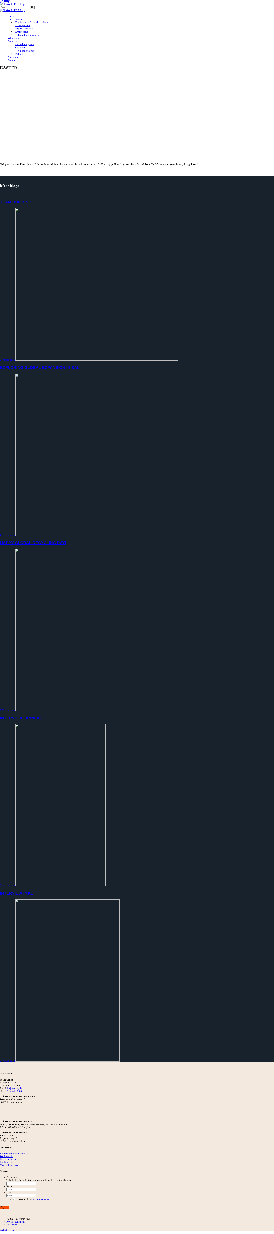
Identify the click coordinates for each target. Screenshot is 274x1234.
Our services (15, 19)
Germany (20, 47)
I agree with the (33, 1199)
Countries (13, 41)
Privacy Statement (15, 1221)
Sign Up (4, 1207)
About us (13, 57)
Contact (12, 60)
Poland (19, 53)
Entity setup (22, 31)
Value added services (27, 34)
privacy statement (41, 1199)
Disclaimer (11, 1224)
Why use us (14, 38)
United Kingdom (24, 44)
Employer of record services (14, 1153)
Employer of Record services (31, 22)
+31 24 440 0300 (13, 1091)
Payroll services (24, 28)
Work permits (22, 25)
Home (11, 15)
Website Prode (7, 1230)
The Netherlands (24, 50)
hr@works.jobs (15, 1088)
